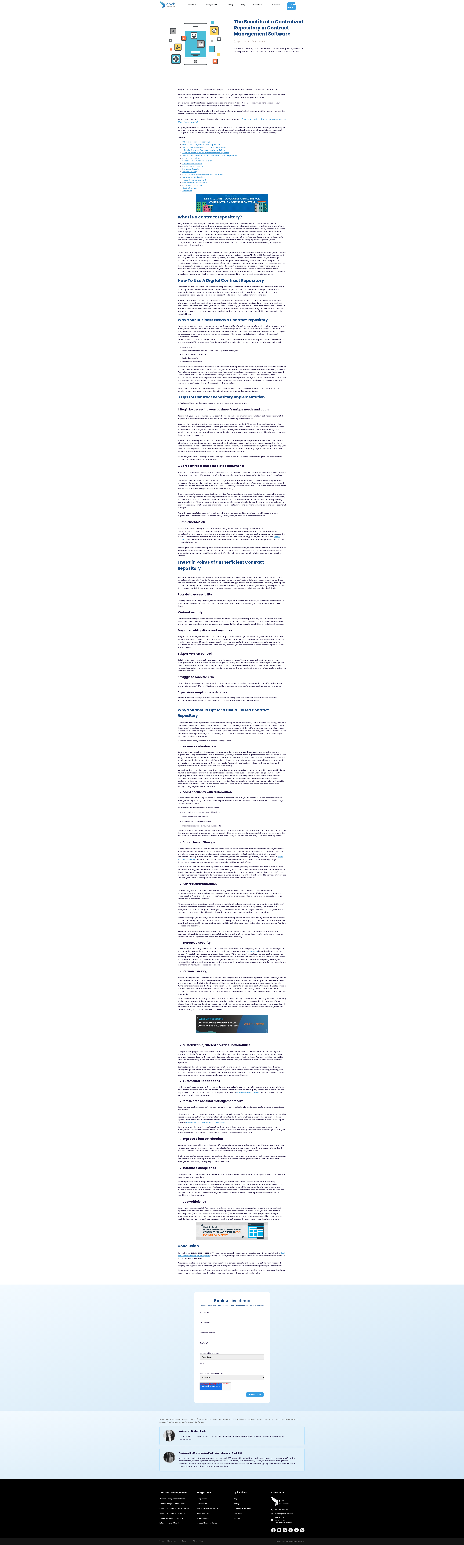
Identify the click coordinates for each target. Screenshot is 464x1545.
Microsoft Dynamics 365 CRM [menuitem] (208, 1508)
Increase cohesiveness (192, 158)
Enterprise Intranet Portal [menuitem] (169, 1523)
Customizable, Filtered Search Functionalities (202, 174)
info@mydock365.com (284, 1514)
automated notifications (247, 1092)
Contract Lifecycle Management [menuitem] (172, 1503)
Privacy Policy (198, 1541)
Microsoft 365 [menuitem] (202, 1503)
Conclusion (187, 190)
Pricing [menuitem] (236, 1503)
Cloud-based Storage (192, 163)
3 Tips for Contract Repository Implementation (203, 150)
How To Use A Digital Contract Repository (201, 144)
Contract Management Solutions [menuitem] (172, 1513)
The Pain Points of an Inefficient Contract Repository (206, 152)
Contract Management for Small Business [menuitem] (176, 1508)
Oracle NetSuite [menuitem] (203, 1518)
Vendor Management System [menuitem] (171, 1518)
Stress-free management (194, 180)
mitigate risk (252, 951)
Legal (184, 1541)
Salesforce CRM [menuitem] (203, 1513)
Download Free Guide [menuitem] (242, 1508)
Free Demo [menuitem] (238, 1513)
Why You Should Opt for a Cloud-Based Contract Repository (209, 155)
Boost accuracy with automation (197, 161)
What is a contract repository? (196, 142)
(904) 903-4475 (281, 1509)
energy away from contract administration (205, 1122)
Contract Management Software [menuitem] (172, 1499)
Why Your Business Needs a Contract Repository (204, 147)
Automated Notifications (193, 177)
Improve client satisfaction (194, 182)
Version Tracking (189, 171)
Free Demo (291, 6)
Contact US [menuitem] (238, 1518)
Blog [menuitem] (235, 1499)
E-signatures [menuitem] (202, 1499)
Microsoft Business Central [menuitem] (207, 1523)
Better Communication (192, 166)
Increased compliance (192, 185)
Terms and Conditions (168, 1541)
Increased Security (190, 169)
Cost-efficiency (189, 188)
